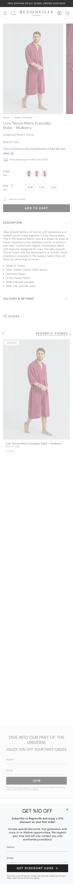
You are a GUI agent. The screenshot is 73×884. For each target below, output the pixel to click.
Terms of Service (25, 878)
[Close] (67, 809)
